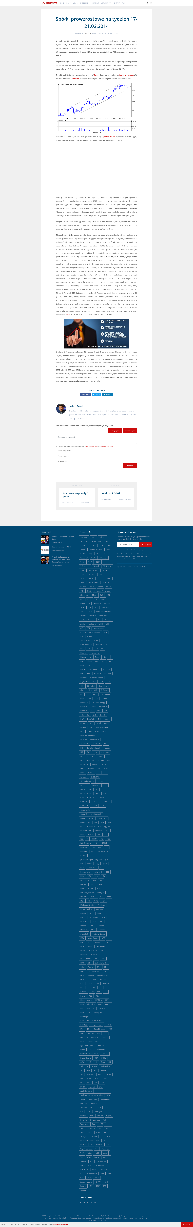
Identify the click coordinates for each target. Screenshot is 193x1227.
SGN (88, 1070)
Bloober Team (92, 661)
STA (108, 1095)
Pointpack (98, 1012)
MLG (103, 917)
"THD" (109, 578)
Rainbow (105, 1037)
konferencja (98, 872)
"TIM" (82, 583)
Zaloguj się (115, 431)
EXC (108, 760)
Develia (83, 727)
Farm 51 (104, 764)
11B (81, 591)
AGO (103, 599)
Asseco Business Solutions (90, 632)
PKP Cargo (91, 1008)
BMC (103, 661)
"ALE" (93, 537)
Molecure (84, 930)
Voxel (105, 1153)
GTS (109, 822)
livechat (83, 884)
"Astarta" (92, 545)
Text (100, 1128)
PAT (97, 983)
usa (91, 1145)
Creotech (83, 711)
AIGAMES (97, 603)
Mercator (99, 909)
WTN (82, 1178)
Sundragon (98, 1112)
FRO (98, 773)
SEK (96, 1062)
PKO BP (108, 1004)
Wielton (83, 1161)
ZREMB (83, 1190)
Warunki (129, 567)
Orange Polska (102, 975)
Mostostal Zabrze (98, 934)
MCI (81, 901)
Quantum (84, 1037)
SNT (88, 1083)
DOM (104, 731)
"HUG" (93, 558)
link (68, 315)
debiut (107, 719)
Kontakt (116, 3)
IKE (102, 839)
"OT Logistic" (93, 570)
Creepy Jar (103, 707)
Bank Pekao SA (101, 645)
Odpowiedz (130, 465)
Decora (83, 723)
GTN (102, 822)
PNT (89, 1012)
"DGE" (98, 554)
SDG (89, 1062)
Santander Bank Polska (89, 1054)
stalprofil (93, 1103)
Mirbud (83, 917)
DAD (94, 715)
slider (89, 1079)
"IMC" (90, 562)
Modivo (101, 926)
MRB (103, 938)
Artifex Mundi (99, 628)
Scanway (105, 1054)
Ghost (107, 1216)
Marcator (83, 897)
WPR (109, 1174)
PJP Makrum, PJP (101, 1000)
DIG (91, 727)
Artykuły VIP (106, 3)
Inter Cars (84, 847)
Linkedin (108, 395)
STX (81, 1112)
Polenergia (84, 1017)
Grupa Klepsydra (86, 818)
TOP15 (107, 1128)
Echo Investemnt (93, 748)
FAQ (123, 3)
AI (89, 603)
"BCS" (110, 545)
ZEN (106, 1182)
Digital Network (102, 727)
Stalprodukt (105, 1099)
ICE (81, 839)
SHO (95, 1070)
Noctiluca (84, 955)
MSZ (89, 942)
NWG (82, 963)
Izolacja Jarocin (102, 851)
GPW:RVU (84, 806)
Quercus (94, 1037)
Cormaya (122, 75)
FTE (105, 773)
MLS (94, 921)
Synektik (83, 1120)
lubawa (99, 884)
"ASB (107, 541)
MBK (102, 897)
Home (62, 3)
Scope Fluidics (85, 1058)
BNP (89, 665)
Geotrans (95, 785)
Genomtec (84, 785)
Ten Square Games (87, 1128)
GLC (96, 789)
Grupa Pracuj (102, 818)
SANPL (91, 1050)
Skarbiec (108, 1074)
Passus (89, 983)
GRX (95, 822)
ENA (88, 752)
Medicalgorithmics (87, 905)
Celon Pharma (104, 686)
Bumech (83, 678)
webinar (106, 1157)
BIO (102, 649)
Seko (103, 1062)
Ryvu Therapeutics (87, 1045)
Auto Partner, (85, 640)
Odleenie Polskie (101, 963)
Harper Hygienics (104, 826)
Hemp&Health (85, 831)
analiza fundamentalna (98, 616)
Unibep (105, 1141)
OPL (105, 971)
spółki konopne (86, 1091)
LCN (101, 880)
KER (81, 864)
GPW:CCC (95, 802)
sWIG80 (100, 1116)
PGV (97, 996)
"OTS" (82, 574)
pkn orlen (91, 1004)
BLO (81, 661)
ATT (96, 636)
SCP (96, 1058)
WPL (102, 1174)
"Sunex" (100, 578)
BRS (88, 673)
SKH (82, 1079)
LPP (91, 884)
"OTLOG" (105, 570)
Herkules (98, 831)
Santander (101, 1050)
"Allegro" (102, 537)
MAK (98, 888)
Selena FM (84, 1066)
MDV (103, 901)
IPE (107, 847)
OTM (82, 979)
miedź (99, 913)
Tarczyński (84, 1124)
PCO (100, 988)
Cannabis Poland (96, 678)
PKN (82, 1004)
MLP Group (84, 921)
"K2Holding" (84, 566)
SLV (96, 1079)
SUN (88, 1112)
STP (106, 1107)
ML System (94, 917)
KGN (82, 868)
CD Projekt (75, 79)
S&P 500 (101, 1045)
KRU (89, 876)
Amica (90, 611)
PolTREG (83, 1025)
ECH (82, 748)
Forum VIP (95, 3)
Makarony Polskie (87, 893)
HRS (105, 835)
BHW (96, 649)
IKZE (108, 839)
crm (98, 711)
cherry (82, 690)
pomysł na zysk (96, 1025)
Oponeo (91, 975)
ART (88, 628)
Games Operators (87, 781)
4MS (101, 595)
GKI (90, 789)
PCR (107, 988)
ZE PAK (98, 1182)
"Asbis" (83, 545)
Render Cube (93, 1041)
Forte (96, 75)
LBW (94, 880)
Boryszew (106, 669)
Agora (82, 603)
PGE (90, 996)
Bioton (97, 657)
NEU (82, 946)
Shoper (103, 1070)
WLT (82, 1174)
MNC (101, 921)
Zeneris (83, 1186)
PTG (82, 1029)
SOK (102, 1083)
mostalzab (84, 934)
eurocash (90, 760)
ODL (89, 963)
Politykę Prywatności (132, 554)
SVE (91, 1116)
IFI (87, 839)
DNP (97, 731)
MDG (96, 901)
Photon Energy (86, 1000)
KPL (107, 872)
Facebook (86, 395)
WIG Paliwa (100, 1165)
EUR (82, 760)
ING (96, 843)
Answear (108, 620)
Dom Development (87, 735)
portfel (108, 1025)
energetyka (105, 752)
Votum (89, 1153)
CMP (82, 698)
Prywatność (121, 567)
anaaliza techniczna (103, 611)
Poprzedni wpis (77, 485)
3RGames (84, 595)
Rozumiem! (187, 1224)
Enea (95, 752)
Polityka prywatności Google (91, 446)
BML (110, 661)
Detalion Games (103, 723)
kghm (105, 864)
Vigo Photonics (86, 1149)
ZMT (98, 1186)
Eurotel (101, 760)
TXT (102, 1136)
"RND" (91, 578)
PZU (110, 1029)
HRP (98, 835)
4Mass (93, 595)
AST (105, 632)
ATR (81, 636)
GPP (82, 797)
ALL (96, 607)
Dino (82, 731)
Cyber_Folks (84, 715)
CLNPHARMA (105, 694)
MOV (82, 938)
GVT (82, 826)
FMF (99, 769)
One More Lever (95, 971)
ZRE (104, 1186)
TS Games (93, 1136)
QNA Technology (94, 1033)
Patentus (106, 983)
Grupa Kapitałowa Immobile (91, 814)
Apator (83, 624)
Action (89, 599)
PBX (81, 988)
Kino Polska (92, 868)
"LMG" (82, 570)
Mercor (83, 913)
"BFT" (109, 549)
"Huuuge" (103, 558)
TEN (102, 1124)
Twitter (97, 395)
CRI (92, 711)
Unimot (83, 1145)
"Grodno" (84, 558)
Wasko (96, 1157)
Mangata (100, 893)
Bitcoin (106, 657)
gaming (100, 781)
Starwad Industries (87, 1107)
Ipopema (83, 851)
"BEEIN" (83, 549)
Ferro (82, 769)
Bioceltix (83, 653)
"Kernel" (96, 566)
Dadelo (103, 715)
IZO (92, 851)
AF (96, 599)
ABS (108, 595)
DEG (91, 723)
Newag (83, 950)
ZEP (91, 1186)
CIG (81, 694)
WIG (91, 1161)
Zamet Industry (86, 1182)
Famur (94, 764)
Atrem (89, 636)
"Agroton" (84, 537)
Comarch (83, 707)
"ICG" (82, 562)
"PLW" (82, 578)
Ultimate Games (86, 1141)
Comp (93, 707)
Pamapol (103, 979)
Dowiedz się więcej (60, 1224)
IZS (90, 855)
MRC (82, 942)
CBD (108, 682)
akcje (82, 607)
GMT (97, 793)
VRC (81, 1157)
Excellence (84, 764)
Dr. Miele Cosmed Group (89, 740)
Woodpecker (92, 1174)
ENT (81, 756)
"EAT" (106, 554)
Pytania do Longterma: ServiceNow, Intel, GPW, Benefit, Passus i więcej (61, 559)
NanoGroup (99, 942)
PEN (92, 992)
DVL (104, 740)
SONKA (83, 1087)
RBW (82, 1041)
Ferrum (91, 769)
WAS (89, 1157)
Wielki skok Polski (111, 493)
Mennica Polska (86, 909)
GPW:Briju (84, 802)
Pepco (82, 996)
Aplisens (92, 624)
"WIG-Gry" (106, 583)
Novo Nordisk (85, 959)
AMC (82, 611)
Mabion (90, 888)
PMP (82, 1012)
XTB (89, 1178)
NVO (103, 959)
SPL (100, 1087)
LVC (107, 884)
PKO (100, 1004)
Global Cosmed (86, 793)
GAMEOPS (95, 777)
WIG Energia (101, 1161)
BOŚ (82, 673)
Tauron (95, 1124)
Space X (92, 1087)
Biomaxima (94, 653)
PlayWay (102, 1008)
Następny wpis (116, 485)
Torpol (89, 1132)
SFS (81, 1070)
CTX (105, 711)
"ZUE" (108, 587)
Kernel (89, 864)
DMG (90, 731)
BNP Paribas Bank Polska (89, 669)
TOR (82, 1132)
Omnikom (92, 1216)
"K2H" (98, 562)
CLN (94, 694)
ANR (99, 620)
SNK (82, 1083)
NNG (102, 950)
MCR (88, 901)
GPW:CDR (106, 802)
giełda (82, 789)
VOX (97, 1153)
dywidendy (96, 744)
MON (93, 930)
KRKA (82, 876)
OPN (82, 975)
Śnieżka (104, 1079)
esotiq (100, 756)
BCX (81, 649)
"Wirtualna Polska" (87, 587)
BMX (82, 665)
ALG (89, 607)
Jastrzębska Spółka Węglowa (91, 859)
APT (81, 628)
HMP (107, 831)
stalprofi (83, 1103)
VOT (82, 1153)
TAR (104, 1120)
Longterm (50, 1216)
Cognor (104, 698)
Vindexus (105, 1149)
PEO (98, 992)
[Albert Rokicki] (61, 408)
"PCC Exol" (92, 574)
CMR (89, 698)
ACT (81, 599)
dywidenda (84, 744)
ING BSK (104, 843)
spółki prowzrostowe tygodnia (91, 1095)
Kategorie (84, 3)
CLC (88, 694)
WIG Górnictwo (86, 1165)
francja (90, 773)
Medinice (101, 905)
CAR (101, 682)
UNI (97, 1141)
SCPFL (103, 1058)
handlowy (91, 826)
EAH (105, 744)
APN (101, 624)
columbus (84, 702)
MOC (93, 926)
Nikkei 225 (93, 950)
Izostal (82, 855)
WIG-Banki (84, 1169)
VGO (107, 1145)
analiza (83, 616)
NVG (96, 959)
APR (107, 624)
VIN (96, 1149)
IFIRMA (94, 839)
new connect (101, 946)
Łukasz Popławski (59, 550)
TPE (104, 1132)
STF (99, 1107)
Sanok (82, 1050)
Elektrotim (107, 748)
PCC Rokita (91, 988)
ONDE (82, 971)
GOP (104, 793)
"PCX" (102, 574)
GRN (102, 806)
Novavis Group (97, 955)
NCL (108, 942)
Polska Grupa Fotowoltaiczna (91, 1021)
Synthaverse (95, 1120)
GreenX (94, 806)
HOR (82, 835)
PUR (88, 1029)
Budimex (107, 673)
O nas (68, 3)
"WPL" (100, 587)
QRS (105, 1033)
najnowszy (108, 137)
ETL (107, 756)
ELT (81, 752)
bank (96, 640)
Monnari (102, 930)
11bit (89, 591)
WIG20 (94, 1169)
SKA (99, 1074)
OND (106, 967)
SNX (95, 1083)
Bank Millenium (86, 645)
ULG (108, 1136)
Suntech (83, 1116)
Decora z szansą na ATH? (61, 547)
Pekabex (83, 992)
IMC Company (85, 843)
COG (96, 698)
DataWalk (90, 719)
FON (106, 769)
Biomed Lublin (85, 657)
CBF (81, 686)
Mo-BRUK (84, 926)
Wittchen (104, 1169)
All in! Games (106, 607)
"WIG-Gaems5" (93, 583)
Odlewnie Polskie (86, 967)
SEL (109, 1062)
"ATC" (102, 545)
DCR (99, 719)
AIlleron (107, 603)
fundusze (83, 777)
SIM (81, 1074)
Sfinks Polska (105, 1066)
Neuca (89, 946)
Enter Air (90, 756)
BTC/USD (97, 673)
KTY (103, 876)
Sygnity (109, 1116)
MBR (109, 897)
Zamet (96, 1178)
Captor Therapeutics (88, 682)
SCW (82, 1062)
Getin (105, 785)
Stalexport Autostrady (88, 1099)
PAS (81, 983)
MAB (82, 888)
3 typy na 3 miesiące (102, 591)
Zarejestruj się (129, 431)
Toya (98, 1132)
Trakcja (83, 1136)
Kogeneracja (85, 872)
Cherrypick (93, 690)
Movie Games (93, 938)
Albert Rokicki (87, 33)
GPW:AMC (91, 797)
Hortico (90, 835)
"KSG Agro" (107, 566)
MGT (91, 913)
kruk (96, 876)
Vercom (99, 1145)
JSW (106, 859)
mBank (93, 897)
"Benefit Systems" (96, 549)
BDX (88, 649)
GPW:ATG (102, 797)
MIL (106, 913)
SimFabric (90, 1074)
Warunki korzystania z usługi (106, 446)
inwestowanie (97, 847)
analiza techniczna (87, 620)
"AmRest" (83, 541)
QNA (82, 1033)
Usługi (75, 3)
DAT (82, 719)
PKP (81, 1008)
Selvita (94, 1066)
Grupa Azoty (85, 810)
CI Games (104, 690)
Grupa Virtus (85, 822)
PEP (105, 992)
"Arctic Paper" (96, 541)
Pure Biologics (99, 1029)
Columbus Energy (98, 702)
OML (98, 967)
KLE (101, 868)
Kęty (97, 864)
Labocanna (84, 880)
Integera (131, 75)
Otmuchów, (92, 979)
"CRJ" (90, 554)
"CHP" (82, 554)
